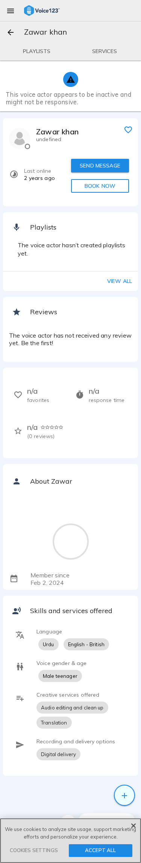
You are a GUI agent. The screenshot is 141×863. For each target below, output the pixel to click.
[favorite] (128, 129)
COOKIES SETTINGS (34, 850)
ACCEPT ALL (100, 850)
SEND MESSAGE (100, 165)
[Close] (133, 826)
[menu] (10, 10)
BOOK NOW (100, 186)
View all (119, 281)
